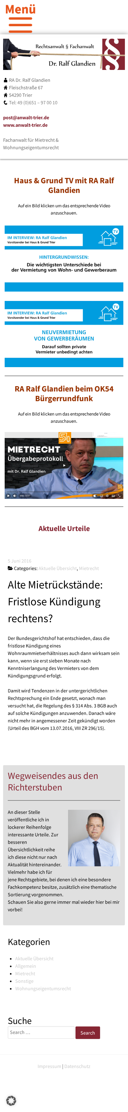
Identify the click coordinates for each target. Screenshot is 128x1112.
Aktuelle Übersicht (34, 958)
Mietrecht (25, 973)
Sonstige (24, 981)
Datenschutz (77, 1066)
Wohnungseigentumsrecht (43, 988)
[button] (11, 1101)
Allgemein (25, 966)
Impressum (49, 1066)
